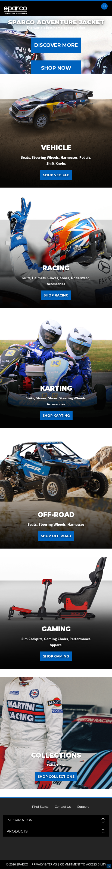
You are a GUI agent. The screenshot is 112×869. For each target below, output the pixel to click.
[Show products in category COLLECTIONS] (56, 733)
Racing (56, 268)
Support (83, 807)
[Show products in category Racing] (56, 252)
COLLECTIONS (56, 755)
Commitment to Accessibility (83, 864)
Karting (56, 388)
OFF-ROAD (56, 515)
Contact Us (63, 807)
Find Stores (40, 807)
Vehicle (56, 148)
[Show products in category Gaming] (56, 613)
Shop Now (56, 68)
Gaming (56, 629)
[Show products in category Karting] (56, 372)
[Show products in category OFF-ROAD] (56, 492)
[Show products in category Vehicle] (56, 131)
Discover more (56, 45)
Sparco (22, 864)
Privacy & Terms (44, 864)
